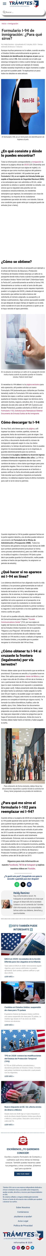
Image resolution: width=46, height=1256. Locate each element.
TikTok (22, 865)
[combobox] (23, 12)
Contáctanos (23, 1212)
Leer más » (9, 977)
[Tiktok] (23, 1248)
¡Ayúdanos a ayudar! (23, 1216)
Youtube (31, 868)
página (31, 429)
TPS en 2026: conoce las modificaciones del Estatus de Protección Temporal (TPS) (22, 1059)
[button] (16, 884)
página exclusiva (33, 384)
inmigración (36, 162)
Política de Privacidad (23, 1225)
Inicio (4, 23)
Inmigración (13, 23)
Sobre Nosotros (23, 1207)
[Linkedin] (32, 1248)
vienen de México (32, 676)
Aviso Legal (23, 1221)
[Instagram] (18, 1248)
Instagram (31, 865)
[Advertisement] (23, 232)
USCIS (26, 165)
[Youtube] (27, 1248)
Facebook (13, 865)
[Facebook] (13, 1248)
